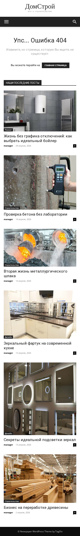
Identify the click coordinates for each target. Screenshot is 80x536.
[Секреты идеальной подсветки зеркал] (40, 398)
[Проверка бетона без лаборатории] (40, 182)
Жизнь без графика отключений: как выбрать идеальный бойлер (38, 138)
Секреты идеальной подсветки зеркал (40, 440)
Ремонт (8, 129)
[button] (6, 22)
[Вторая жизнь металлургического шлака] (40, 248)
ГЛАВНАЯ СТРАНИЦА (56, 65)
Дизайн (8, 337)
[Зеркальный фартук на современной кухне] (40, 314)
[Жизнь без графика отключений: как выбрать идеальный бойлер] (40, 110)
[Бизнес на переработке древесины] (40, 478)
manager (8, 145)
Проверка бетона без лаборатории (35, 214)
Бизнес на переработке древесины (36, 507)
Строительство (12, 208)
